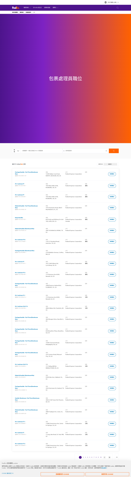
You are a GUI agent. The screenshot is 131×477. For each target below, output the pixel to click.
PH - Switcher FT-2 (20, 443)
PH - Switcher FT (19, 432)
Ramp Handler (19, 217)
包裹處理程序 (28, 12)
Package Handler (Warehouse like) (24, 250)
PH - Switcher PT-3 (20, 272)
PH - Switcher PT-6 (20, 239)
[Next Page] (104, 457)
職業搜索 (116, 8)
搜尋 (114, 151)
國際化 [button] (54, 7)
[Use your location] (107, 150)
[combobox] (41, 151)
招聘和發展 (47, 7)
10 (101, 457)
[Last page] (109, 457)
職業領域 (22, 12)
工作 (34, 12)
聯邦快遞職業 (15, 12)
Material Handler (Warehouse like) (24, 228)
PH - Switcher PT (19, 184)
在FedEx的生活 (37, 7)
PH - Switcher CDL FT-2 (21, 306)
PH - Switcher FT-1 (20, 295)
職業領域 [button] (26, 7)
